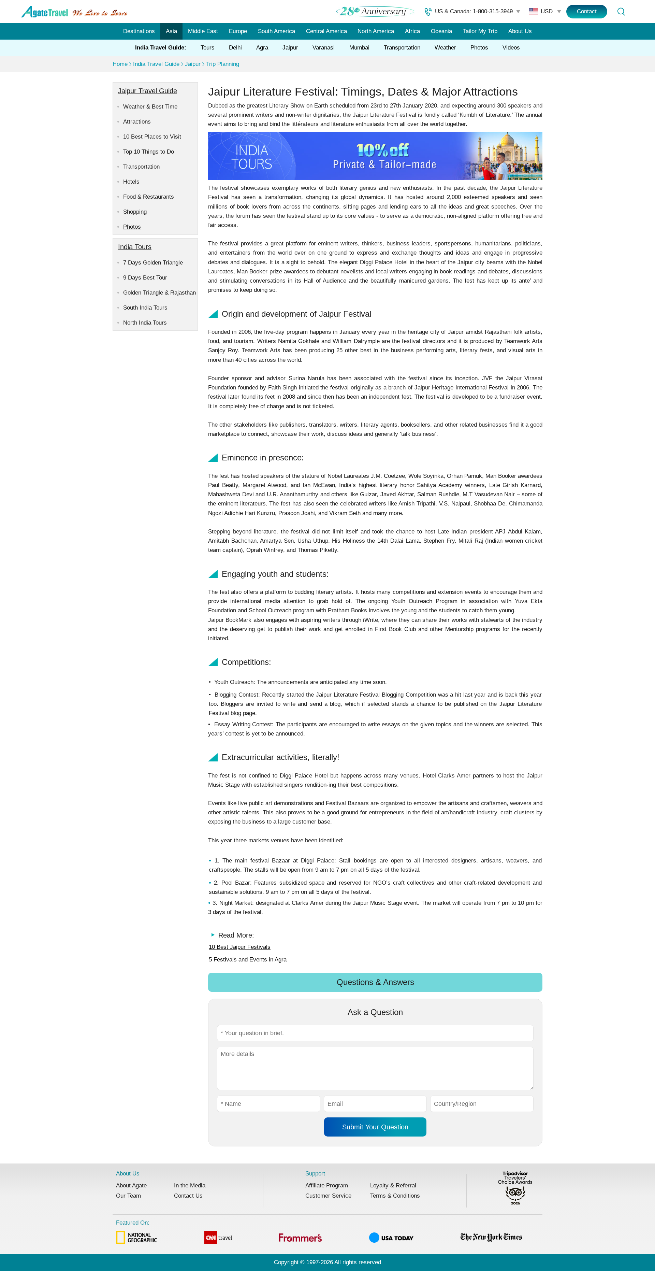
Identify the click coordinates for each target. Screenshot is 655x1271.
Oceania (441, 31)
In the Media (189, 1185)
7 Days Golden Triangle (153, 262)
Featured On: (132, 1222)
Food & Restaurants (148, 197)
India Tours (134, 247)
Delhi (235, 47)
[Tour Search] (621, 11)
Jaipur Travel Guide (147, 91)
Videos (511, 47)
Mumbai (359, 47)
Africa (412, 31)
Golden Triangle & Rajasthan (159, 292)
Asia (171, 31)
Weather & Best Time (150, 106)
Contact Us (188, 1196)
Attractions (137, 121)
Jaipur (290, 47)
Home (120, 64)
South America (276, 31)
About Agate (131, 1185)
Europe (238, 31)
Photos (479, 47)
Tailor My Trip (480, 31)
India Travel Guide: (160, 47)
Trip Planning (222, 64)
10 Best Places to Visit (152, 136)
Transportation (402, 47)
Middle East (203, 31)
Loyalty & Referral (393, 1185)
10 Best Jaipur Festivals (240, 947)
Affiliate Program (326, 1185)
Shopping (135, 212)
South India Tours (145, 307)
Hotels (131, 181)
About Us (520, 31)
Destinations (139, 31)
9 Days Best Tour (145, 277)
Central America (326, 31)
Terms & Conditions (395, 1196)
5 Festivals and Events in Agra (248, 959)
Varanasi (323, 47)
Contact (587, 11)
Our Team (128, 1196)
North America (376, 31)
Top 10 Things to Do (148, 151)
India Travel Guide (156, 64)
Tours (208, 47)
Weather (445, 47)
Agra (262, 47)
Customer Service (328, 1196)
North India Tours (145, 322)
